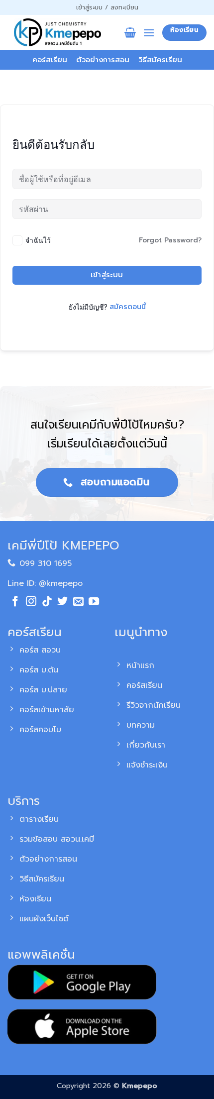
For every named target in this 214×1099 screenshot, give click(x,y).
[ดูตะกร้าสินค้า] (130, 32)
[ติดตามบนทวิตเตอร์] (62, 602)
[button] (107, 7)
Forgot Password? (170, 240)
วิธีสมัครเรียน (160, 59)
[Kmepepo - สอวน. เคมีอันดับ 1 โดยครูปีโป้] (57, 32)
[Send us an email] (78, 602)
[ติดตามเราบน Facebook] (15, 602)
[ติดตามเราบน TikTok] (47, 602)
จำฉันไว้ (38, 240)
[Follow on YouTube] (94, 602)
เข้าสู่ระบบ (107, 275)
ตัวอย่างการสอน (102, 59)
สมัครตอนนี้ (127, 307)
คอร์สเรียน (49, 59)
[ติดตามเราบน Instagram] (31, 602)
